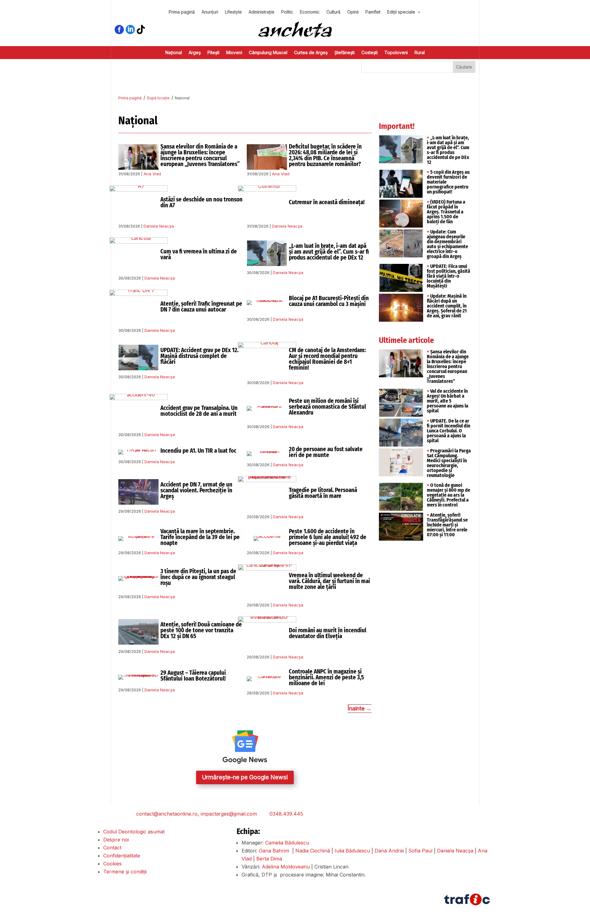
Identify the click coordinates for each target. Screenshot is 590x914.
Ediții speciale (401, 12)
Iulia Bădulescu (352, 851)
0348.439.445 (286, 814)
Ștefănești (344, 52)
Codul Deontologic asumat (134, 832)
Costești (369, 52)
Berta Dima (269, 859)
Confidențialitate (121, 855)
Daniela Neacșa (159, 226)
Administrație (261, 12)
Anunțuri (210, 12)
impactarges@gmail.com (229, 814)
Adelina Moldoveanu (286, 867)
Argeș (195, 52)
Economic (310, 12)
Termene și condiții (125, 871)
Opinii (353, 12)
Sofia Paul (420, 851)
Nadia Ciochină (312, 851)
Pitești (213, 52)
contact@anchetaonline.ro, (167, 814)
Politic (287, 12)
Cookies (112, 863)
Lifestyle (233, 12)
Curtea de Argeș (311, 52)
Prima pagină (182, 12)
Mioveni (234, 52)
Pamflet (372, 12)
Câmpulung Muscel (268, 52)
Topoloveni (396, 52)
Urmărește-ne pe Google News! (245, 777)
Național (173, 52)
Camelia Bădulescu (287, 843)
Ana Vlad (152, 173)
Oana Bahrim (274, 851)
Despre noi (116, 840)
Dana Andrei (389, 851)
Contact (112, 847)
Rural (420, 52)
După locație (158, 98)
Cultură (333, 12)
